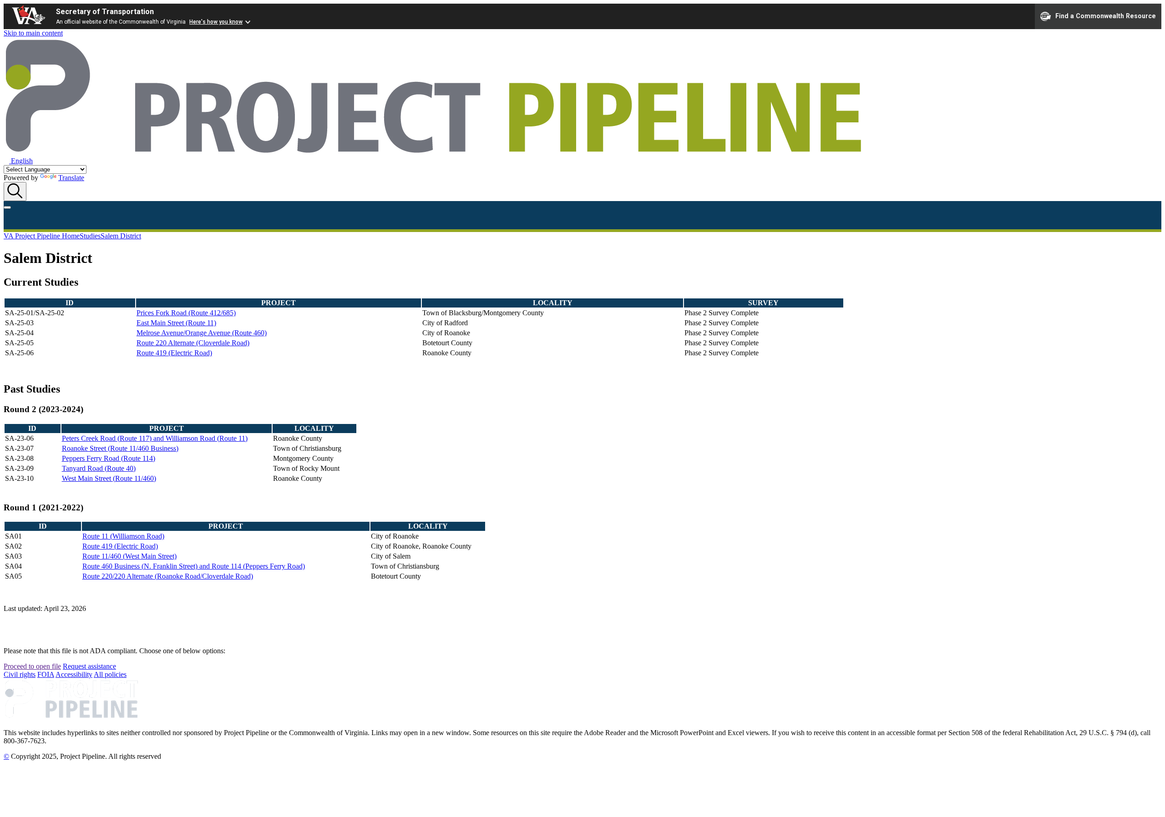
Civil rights (19, 674)
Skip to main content (33, 33)
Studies (90, 236)
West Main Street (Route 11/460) (109, 478)
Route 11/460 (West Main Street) (129, 556)
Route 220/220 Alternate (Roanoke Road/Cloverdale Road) (167, 576)
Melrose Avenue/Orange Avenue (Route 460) (202, 333)
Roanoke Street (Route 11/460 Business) (120, 448)
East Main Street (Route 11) (176, 323)
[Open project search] (15, 191)
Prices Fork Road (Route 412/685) (186, 313)
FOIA (45, 674)
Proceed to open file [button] (32, 666)
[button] (18, 161)
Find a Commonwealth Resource (1105, 15)
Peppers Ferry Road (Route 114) (108, 458)
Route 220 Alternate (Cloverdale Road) (193, 343)
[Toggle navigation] (7, 207)
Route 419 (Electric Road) (174, 353)
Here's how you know (216, 22)
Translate (71, 178)
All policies (110, 674)
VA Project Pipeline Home (42, 236)
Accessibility (74, 674)
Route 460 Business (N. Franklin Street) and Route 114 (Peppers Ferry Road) (193, 566)
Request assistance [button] (89, 666)
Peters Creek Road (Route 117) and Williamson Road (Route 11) (155, 438)
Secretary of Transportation (105, 11)
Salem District (121, 236)
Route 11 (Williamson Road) (123, 536)
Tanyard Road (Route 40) (99, 468)
